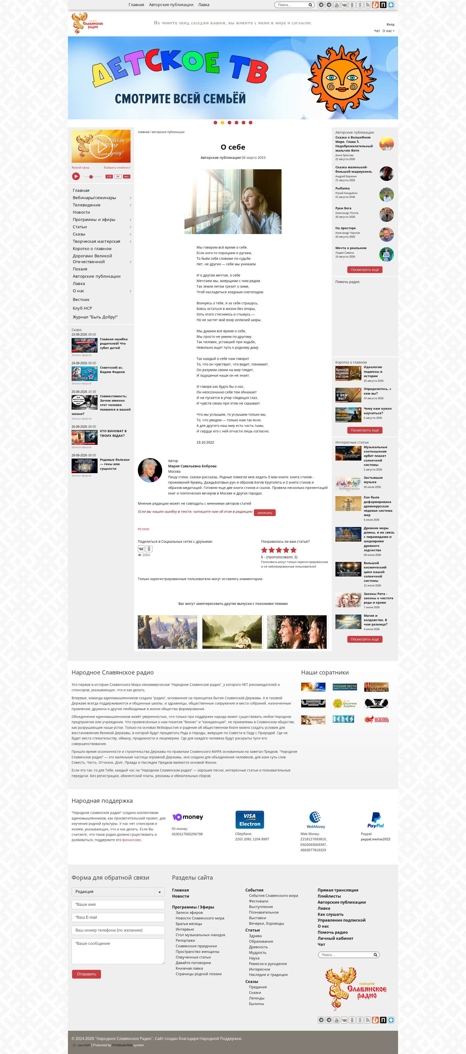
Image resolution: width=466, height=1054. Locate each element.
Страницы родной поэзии (199, 974)
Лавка (204, 5)
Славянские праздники (196, 946)
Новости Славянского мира (200, 918)
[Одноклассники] (149, 548)
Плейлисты (329, 896)
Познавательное (264, 912)
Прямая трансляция (338, 890)
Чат (377, 31)
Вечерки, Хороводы (266, 923)
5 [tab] (243, 122)
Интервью (185, 929)
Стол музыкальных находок (200, 935)
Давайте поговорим (193, 963)
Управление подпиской (342, 920)
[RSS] (367, 4)
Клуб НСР (82, 308)
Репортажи (185, 940)
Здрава (255, 936)
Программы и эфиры (94, 219)
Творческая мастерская (96, 241)
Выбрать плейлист (117, 167)
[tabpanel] (233, 77)
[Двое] (232, 632)
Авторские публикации (171, 5)
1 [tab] (215, 122)
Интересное (259, 969)
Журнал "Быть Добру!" (95, 317)
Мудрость (257, 953)
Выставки (257, 918)
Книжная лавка (189, 968)
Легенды (257, 998)
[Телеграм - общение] (328, 4)
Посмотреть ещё (365, 270)
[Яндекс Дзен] (360, 4)
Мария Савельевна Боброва (192, 466)
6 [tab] (250, 122)
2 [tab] (222, 122)
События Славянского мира (273, 896)
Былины (256, 1004)
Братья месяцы (189, 924)
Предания (258, 987)
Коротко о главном (92, 248)
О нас (78, 291)
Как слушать (331, 914)
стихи (144, 529)
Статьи (80, 227)
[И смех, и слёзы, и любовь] (297, 632)
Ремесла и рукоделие (268, 964)
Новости (81, 212)
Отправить (86, 974)
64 (117, 176)
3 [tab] (229, 122)
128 (109, 176)
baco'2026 (83, 1045)
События (254, 890)
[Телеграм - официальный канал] (321, 4)
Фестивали (258, 901)
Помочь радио (347, 282)
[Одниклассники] (352, 4)
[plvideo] (383, 4)
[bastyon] (391, 4)
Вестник (81, 299)
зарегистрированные (312, 561)
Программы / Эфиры (193, 907)
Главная (136, 5)
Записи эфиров (189, 913)
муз (127, 176)
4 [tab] (236, 122)
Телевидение (86, 205)
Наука (254, 958)
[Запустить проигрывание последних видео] (101, 146)
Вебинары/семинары (94, 197)
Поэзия (80, 269)
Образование (261, 941)
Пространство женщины (197, 952)
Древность (258, 947)
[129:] (233, 77)
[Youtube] (336, 4)
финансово (131, 840)
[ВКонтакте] (141, 548)
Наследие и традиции (268, 975)
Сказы (79, 234)
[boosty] (375, 4)
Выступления (261, 907)
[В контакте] (344, 4)
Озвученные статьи (193, 957)
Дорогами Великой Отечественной (92, 259)
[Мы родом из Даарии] (168, 632)
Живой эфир (80, 167)
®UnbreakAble (122, 1045)
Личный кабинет (335, 938)
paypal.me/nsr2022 (376, 839)
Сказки (255, 993)
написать (265, 513)
